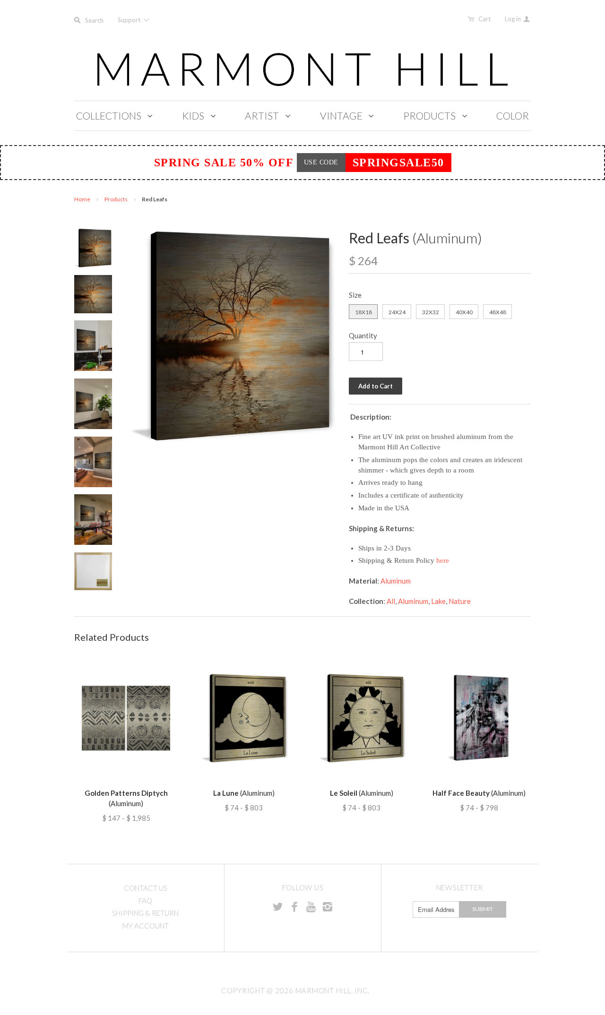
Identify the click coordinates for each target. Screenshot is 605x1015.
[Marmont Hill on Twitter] (277, 906)
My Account (145, 925)
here (442, 560)
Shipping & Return (145, 913)
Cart (484, 19)
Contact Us (145, 888)
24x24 (397, 312)
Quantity (363, 335)
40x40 (464, 312)
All (391, 601)
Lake (438, 601)
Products (116, 199)
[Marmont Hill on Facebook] (294, 906)
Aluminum (395, 580)
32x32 (430, 312)
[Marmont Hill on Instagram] (327, 906)
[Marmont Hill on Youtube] (311, 906)
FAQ (145, 900)
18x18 (363, 312)
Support (130, 20)
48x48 (497, 312)
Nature (460, 601)
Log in (513, 19)
